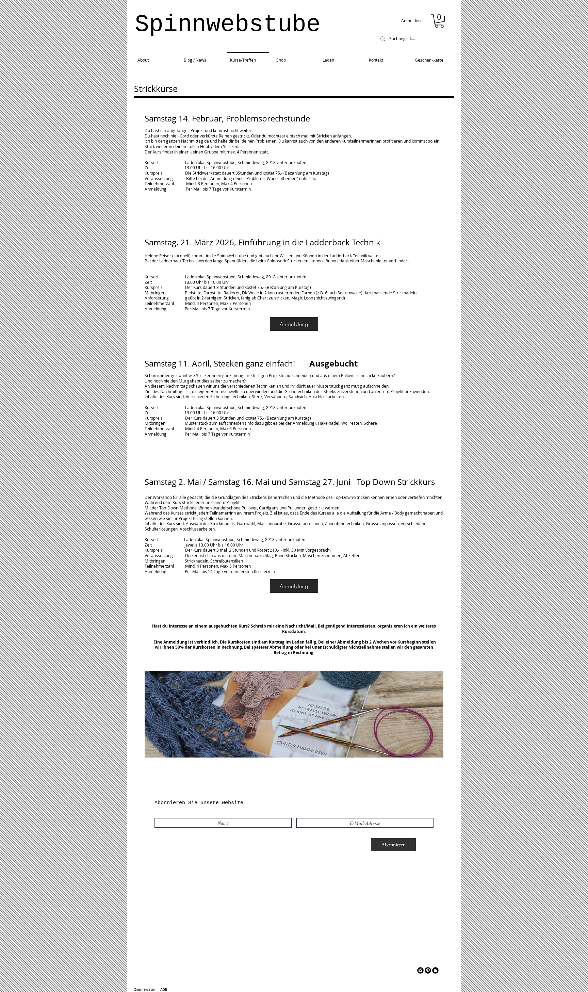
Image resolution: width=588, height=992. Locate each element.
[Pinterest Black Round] (428, 970)
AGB (163, 990)
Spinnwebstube (228, 24)
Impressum (145, 990)
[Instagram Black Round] (420, 970)
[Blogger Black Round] (435, 970)
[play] (429, 751)
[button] (439, 21)
